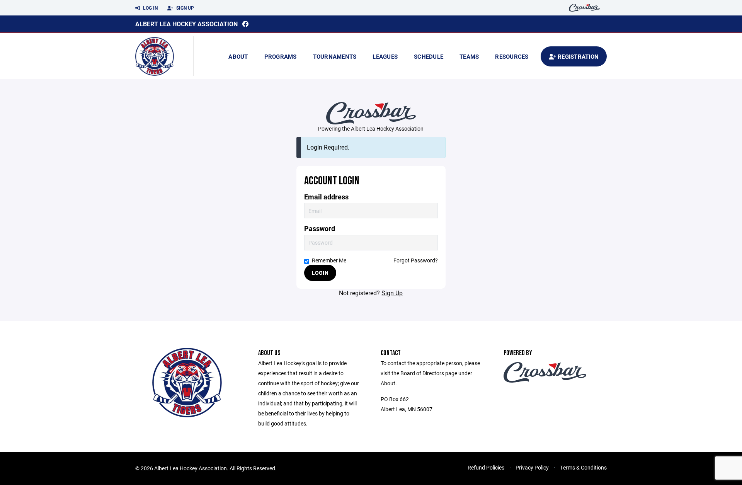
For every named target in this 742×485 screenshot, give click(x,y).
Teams (469, 56)
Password (319, 228)
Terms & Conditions (583, 467)
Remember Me (329, 260)
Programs (280, 56)
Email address (326, 196)
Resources (511, 56)
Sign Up (184, 8)
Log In (150, 8)
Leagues (385, 56)
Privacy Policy (532, 467)
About (238, 56)
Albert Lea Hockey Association (186, 24)
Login (320, 272)
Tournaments (335, 56)
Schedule (428, 56)
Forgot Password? (415, 260)
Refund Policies (486, 467)
